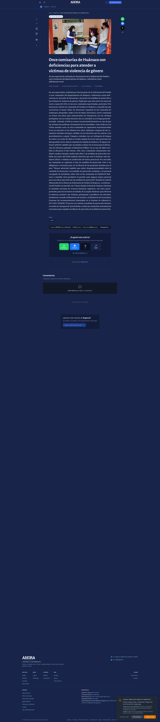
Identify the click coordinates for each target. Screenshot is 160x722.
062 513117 (93, 696)
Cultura (35, 675)
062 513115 (107, 696)
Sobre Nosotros (26, 693)
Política (24, 675)
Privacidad (75, 719)
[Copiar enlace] (122, 32)
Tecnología (35, 678)
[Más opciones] (36, 45)
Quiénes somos (93, 719)
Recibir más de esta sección (73, 325)
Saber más (137, 704)
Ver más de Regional (79, 253)
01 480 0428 (95, 694)
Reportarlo (84, 262)
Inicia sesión (72, 290)
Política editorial (107, 719)
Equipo (100, 719)
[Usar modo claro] (106, 2)
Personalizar (137, 717)
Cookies (24, 707)
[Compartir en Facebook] (122, 23)
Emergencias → (105, 227)
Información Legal (27, 696)
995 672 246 (95, 692)
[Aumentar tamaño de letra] (36, 19)
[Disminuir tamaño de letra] (36, 23)
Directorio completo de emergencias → (91, 703)
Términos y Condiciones (28, 704)
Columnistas (46, 678)
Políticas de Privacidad (28, 698)
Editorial (45, 675)
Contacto (135, 678)
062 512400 (110, 701)
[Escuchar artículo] (36, 39)
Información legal (116, 719)
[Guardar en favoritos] (36, 28)
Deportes (24, 678)
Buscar (56, 678)
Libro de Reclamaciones (28, 710)
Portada (56, 675)
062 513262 (100, 696)
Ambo (52, 220)
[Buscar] (44, 2)
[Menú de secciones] (40, 2)
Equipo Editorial (26, 701)
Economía (24, 681)
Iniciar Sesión (134, 675)
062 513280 (95, 698)
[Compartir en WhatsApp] (122, 19)
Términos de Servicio (84, 719)
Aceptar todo (150, 717)
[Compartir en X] (122, 28)
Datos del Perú (57, 681)
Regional (46, 7)
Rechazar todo (124, 717)
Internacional (25, 684)
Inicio (50, 13)
